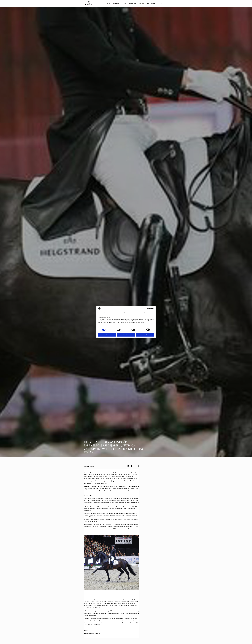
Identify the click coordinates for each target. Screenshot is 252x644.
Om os (108, 3)
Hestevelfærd (132, 3)
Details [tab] (126, 312)
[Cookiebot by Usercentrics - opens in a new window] (148, 308)
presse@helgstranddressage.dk (92, 633)
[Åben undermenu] (111, 3)
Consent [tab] (106, 312)
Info (148, 3)
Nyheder (141, 3)
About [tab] (145, 312)
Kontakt (153, 3)
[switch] (118, 329)
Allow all (145, 334)
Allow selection (126, 334)
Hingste (124, 3)
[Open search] (158, 3)
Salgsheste (116, 3)
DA (161, 3)
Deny (107, 334)
